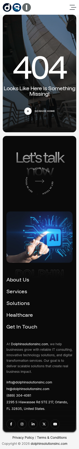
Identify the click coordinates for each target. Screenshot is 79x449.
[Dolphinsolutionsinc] (17, 7)
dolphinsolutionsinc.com (49, 444)
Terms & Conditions (52, 437)
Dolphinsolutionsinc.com (29, 344)
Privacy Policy (23, 437)
